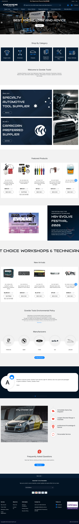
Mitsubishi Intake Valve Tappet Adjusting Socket (55, 286)
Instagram (59, 507)
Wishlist (73, 1)
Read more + (39, 465)
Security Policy (25, 510)
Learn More (7, 140)
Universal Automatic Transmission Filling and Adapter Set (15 (8, 183)
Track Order (3, 507)
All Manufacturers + (39, 357)
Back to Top (39, 475)
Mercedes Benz (67, 9)
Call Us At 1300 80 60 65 (40, 504)
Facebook (59, 504)
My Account (3, 504)
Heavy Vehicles (31, 9)
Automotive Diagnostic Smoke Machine (24, 182)
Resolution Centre (5, 509)
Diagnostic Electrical (43, 9)
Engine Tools (7, 9)
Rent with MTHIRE (24, 194)
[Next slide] (77, 22)
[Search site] (60, 5)
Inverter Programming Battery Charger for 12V (39, 286)
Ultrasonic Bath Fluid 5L (70, 181)
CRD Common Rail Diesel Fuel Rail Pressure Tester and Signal (54, 183)
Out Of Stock (24, 192)
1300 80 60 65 (5, 1)
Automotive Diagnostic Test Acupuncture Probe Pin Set (39, 183)
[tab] (38, 32)
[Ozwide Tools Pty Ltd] (10, 5)
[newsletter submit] (52, 487)
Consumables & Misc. (56, 9)
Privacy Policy (25, 508)
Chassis (23, 9)
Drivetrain (15, 9)
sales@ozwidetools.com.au (40, 507)
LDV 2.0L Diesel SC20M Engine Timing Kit (70, 286)
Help (76, 1)
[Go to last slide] (1, 22)
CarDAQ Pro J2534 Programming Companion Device (8, 287)
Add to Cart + (9, 192)
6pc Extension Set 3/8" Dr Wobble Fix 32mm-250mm (24, 286)
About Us (7, 112)
